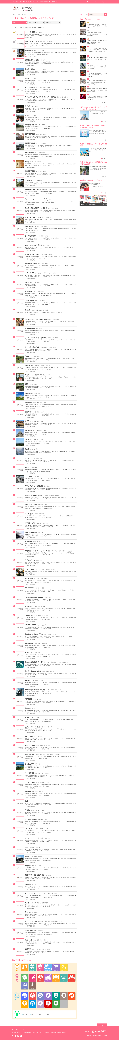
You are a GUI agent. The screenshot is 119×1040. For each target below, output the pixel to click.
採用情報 (47, 1032)
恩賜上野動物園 (30, 143)
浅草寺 (27, 115)
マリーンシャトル (31, 921)
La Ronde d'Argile (31, 273)
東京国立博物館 (30, 69)
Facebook (15, 1036)
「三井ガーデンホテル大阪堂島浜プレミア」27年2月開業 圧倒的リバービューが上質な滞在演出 (97, 34)
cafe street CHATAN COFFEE (35, 495)
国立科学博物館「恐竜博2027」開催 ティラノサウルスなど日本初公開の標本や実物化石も (97, 26)
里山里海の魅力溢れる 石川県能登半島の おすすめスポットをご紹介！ (96, 184)
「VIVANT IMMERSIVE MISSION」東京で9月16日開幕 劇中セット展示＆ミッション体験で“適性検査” (97, 42)
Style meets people (31, 199)
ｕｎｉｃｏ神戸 (30, 782)
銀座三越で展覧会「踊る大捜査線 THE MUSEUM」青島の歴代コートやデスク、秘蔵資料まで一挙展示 (97, 90)
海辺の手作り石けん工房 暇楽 (35, 875)
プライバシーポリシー (38, 1032)
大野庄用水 (28, 699)
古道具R (27, 810)
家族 (48, 1014)
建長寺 (27, 421)
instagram (18, 1036)
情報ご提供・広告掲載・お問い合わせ (59, 1032)
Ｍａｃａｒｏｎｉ (31, 838)
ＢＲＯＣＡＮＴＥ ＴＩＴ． (34, 893)
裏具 (26, 912)
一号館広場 (28, 180)
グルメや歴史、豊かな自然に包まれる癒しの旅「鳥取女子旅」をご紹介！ (97, 150)
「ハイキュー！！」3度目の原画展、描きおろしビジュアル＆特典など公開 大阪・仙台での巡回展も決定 (96, 82)
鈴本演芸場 (29, 50)
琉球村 (27, 384)
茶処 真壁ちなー (31, 504)
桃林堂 (27, 162)
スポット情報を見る (31, 37)
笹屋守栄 (28, 949)
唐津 (26, 708)
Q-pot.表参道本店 (31, 236)
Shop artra (29, 736)
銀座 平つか (29, 412)
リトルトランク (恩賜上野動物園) (36, 338)
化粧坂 (27, 439)
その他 (64, 1004)
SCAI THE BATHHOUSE (33, 217)
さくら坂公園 (29, 773)
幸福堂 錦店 (29, 930)
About (96, 2)
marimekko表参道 (31, 263)
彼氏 (32, 1014)
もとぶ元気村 (29, 764)
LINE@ (24, 1036)
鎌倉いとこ (28, 940)
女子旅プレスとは (16, 1032)
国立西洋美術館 (30, 171)
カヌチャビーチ (30, 458)
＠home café (29, 365)
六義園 (27, 356)
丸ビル (27, 375)
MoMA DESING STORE (33, 254)
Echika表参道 (29, 300)
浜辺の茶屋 (28, 541)
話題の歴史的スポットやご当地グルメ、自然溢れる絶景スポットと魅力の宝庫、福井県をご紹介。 (97, 168)
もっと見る (104, 102)
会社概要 (24, 1032)
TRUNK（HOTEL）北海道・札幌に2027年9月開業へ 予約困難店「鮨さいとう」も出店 (97, 59)
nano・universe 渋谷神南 (33, 245)
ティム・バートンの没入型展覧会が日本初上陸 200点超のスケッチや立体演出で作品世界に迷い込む (97, 98)
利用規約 (29, 1032)
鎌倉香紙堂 (28, 402)
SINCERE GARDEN (32, 41)
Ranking (89, 2)
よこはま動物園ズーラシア (34, 662)
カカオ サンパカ (30, 717)
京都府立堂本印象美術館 (33, 671)
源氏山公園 (28, 430)
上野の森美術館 (30, 134)
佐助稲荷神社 (29, 643)
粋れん (27, 78)
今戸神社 (28, 106)
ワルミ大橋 (28, 476)
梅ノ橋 (27, 903)
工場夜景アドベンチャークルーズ (36, 551)
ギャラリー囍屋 (30, 745)
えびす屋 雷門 (30, 32)
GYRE (27, 282)
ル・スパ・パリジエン (32, 347)
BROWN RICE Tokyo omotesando (36, 319)
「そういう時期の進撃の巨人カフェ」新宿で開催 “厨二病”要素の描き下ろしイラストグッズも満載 (97, 75)
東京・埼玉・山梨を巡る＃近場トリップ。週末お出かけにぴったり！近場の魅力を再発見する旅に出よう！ (97, 132)
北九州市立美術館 (31, 819)
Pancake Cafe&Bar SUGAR (34, 597)
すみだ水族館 (29, 532)
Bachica (27, 680)
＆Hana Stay (29, 393)
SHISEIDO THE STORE (33, 189)
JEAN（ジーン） (30, 578)
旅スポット (85, 14)
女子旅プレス (15, 14)
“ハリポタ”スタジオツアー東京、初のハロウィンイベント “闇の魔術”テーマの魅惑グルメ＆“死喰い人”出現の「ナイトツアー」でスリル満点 (93, 51)
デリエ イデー (29, 514)
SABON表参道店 (30, 226)
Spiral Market (29, 152)
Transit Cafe (29, 615)
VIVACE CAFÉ (30, 523)
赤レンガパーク (30, 754)
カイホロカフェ (30, 560)
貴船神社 (28, 866)
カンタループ (29, 606)
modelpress (103, 2)
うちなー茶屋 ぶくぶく (33, 569)
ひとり (25, 1014)
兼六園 (27, 449)
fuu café (27, 467)
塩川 (26, 801)
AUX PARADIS (30, 328)
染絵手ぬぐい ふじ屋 (32, 60)
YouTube (21, 1036)
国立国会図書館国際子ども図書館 (36, 208)
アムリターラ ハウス (32, 87)
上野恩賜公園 (29, 124)
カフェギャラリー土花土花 (34, 486)
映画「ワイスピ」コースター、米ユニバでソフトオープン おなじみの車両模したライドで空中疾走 (97, 67)
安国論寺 (28, 791)
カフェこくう (29, 652)
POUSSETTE (29, 588)
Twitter (13, 1036)
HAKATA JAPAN (31, 625)
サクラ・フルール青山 (32, 727)
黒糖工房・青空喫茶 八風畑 (34, 634)
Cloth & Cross (30, 310)
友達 (40, 1014)
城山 (26, 884)
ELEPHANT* (29, 291)
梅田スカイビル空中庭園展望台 (35, 690)
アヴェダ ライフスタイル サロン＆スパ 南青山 (40, 97)
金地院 (27, 856)
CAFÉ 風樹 (30, 828)
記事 (81, 14)
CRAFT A (28, 847)
